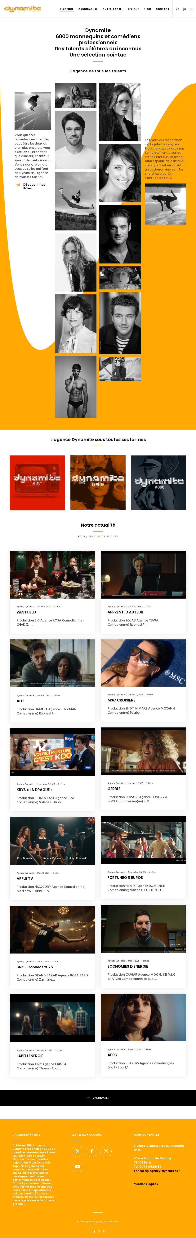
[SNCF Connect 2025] (52, 930)
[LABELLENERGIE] (52, 1018)
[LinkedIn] (104, 1231)
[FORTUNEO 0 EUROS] (143, 840)
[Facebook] (91, 1151)
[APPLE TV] (52, 841)
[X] (77, 1151)
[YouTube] (77, 1166)
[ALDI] (52, 663)
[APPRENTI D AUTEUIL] (143, 575)
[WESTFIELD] (52, 575)
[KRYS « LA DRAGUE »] (52, 752)
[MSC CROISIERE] (143, 662)
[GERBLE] (143, 751)
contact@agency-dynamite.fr (157, 1171)
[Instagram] (106, 1151)
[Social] (182, 9)
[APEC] (143, 1018)
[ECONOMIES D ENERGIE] (143, 929)
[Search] (176, 9)
